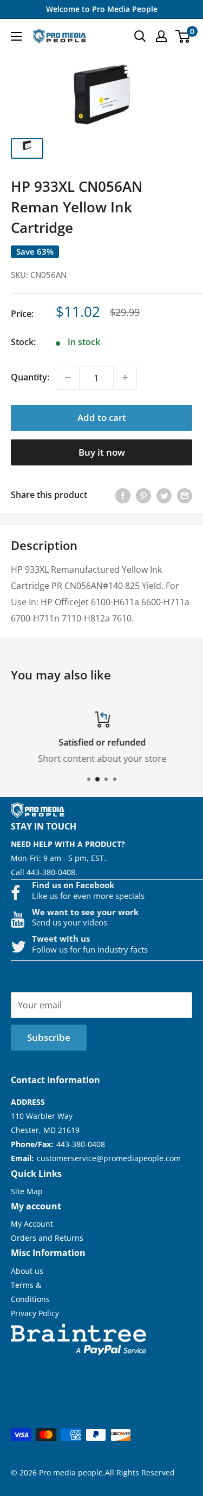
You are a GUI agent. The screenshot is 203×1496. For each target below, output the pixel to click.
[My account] (161, 36)
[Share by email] (184, 495)
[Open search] (140, 36)
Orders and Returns (47, 1238)
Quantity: (30, 377)
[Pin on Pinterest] (143, 495)
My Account (32, 1224)
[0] (183, 36)
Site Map (27, 1191)
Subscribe (48, 1037)
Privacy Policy (35, 1313)
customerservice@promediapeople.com (109, 1158)
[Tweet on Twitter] (164, 495)
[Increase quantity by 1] (125, 377)
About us (27, 1271)
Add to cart (101, 417)
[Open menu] (16, 36)
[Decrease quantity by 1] (67, 377)
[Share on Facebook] (122, 495)
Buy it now (101, 452)
